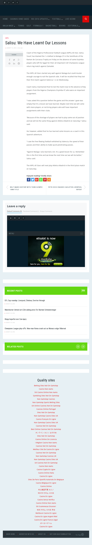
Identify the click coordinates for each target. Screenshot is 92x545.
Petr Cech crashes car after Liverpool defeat (65, 188)
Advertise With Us (26, 534)
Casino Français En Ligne (46, 419)
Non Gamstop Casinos (46, 399)
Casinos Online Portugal (46, 409)
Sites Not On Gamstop (46, 412)
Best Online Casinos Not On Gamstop (46, 429)
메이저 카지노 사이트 (46, 493)
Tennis (21, 26)
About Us (42, 534)
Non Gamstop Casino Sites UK (46, 416)
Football (56, 19)
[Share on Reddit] (18, 63)
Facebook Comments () (31, 211)
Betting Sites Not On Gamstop (46, 385)
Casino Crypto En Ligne (46, 469)
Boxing (62, 26)
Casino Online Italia (46, 473)
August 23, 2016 (10, 303)
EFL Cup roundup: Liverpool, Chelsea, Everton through (25, 300)
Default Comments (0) (14, 211)
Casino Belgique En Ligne (46, 483)
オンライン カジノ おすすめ (46, 432)
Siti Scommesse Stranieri (46, 506)
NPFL (7, 38)
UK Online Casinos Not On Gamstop (46, 406)
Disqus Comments (46, 211)
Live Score (70, 19)
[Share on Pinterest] (9, 63)
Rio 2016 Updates (39, 19)
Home (5, 19)
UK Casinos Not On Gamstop (46, 463)
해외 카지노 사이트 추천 (46, 510)
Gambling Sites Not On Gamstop (46, 395)
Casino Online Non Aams (46, 503)
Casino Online (46, 486)
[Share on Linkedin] (14, 63)
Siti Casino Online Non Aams (46, 392)
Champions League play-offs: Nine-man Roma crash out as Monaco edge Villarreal (35, 328)
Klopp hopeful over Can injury (15, 319)
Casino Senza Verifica (46, 500)
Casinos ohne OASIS (19, 19)
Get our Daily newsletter (60, 534)
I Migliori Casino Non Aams (46, 442)
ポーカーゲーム (46, 523)
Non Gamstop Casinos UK (46, 456)
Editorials (73, 26)
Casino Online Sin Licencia (46, 439)
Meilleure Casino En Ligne (46, 513)
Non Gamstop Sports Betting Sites (46, 402)
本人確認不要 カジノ (46, 489)
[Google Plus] (9, 2)
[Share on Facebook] (9, 60)
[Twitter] (13, 2)
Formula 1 (38, 26)
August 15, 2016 (11, 48)
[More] (49, 179)
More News (10, 534)
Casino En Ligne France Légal (46, 520)
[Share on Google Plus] (18, 60)
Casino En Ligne (46, 476)
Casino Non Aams (46, 389)
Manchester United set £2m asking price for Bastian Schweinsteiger (30, 310)
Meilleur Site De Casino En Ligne (46, 449)
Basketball (51, 26)
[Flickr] (4, 2)
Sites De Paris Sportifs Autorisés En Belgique (46, 479)
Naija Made (8, 26)
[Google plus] (37, 179)
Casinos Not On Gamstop (46, 426)
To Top (78, 535)
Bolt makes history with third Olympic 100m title (26, 188)
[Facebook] (17, 2)
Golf (29, 26)
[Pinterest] (45, 179)
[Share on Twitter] (14, 60)
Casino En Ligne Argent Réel (46, 516)
